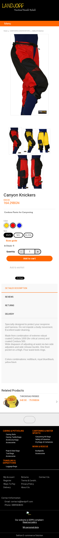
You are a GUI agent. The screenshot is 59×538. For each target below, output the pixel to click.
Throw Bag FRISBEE (29, 396)
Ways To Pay (9, 484)
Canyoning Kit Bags (43, 437)
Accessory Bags (12, 440)
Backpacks (39, 451)
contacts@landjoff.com (22, 501)
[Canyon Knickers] (29, 115)
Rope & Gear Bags (13, 451)
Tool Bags (10, 453)
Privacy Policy (27, 484)
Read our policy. (30, 522)
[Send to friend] (10, 122)
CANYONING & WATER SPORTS (20, 31)
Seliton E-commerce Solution (29, 535)
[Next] (56, 401)
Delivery (9, 314)
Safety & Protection (38, 31)
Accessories (10, 443)
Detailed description (16, 288)
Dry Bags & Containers (44, 442)
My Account (8, 477)
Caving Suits (11, 434)
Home (5, 31)
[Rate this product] (23, 122)
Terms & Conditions (29, 480)
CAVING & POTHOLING (13, 431)
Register (7, 480)
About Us (25, 487)
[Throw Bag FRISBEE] (11, 401)
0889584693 (17, 505)
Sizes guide (11, 241)
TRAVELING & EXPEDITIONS (9, 461)
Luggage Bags (11, 466)
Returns (9, 305)
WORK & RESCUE (40, 446)
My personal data (31, 527)
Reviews (9, 297)
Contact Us (44, 477)
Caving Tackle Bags (13, 437)
